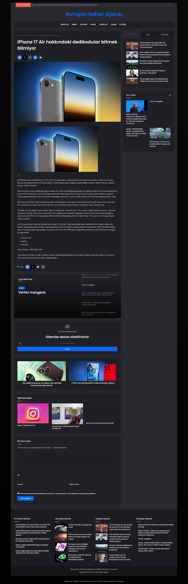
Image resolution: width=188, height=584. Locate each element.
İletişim (122, 24)
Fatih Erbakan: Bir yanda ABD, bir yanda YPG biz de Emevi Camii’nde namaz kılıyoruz (153, 45)
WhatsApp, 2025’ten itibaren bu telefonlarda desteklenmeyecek (80, 557)
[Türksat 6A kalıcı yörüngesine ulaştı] (61, 528)
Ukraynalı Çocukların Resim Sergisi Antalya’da (65, 427)
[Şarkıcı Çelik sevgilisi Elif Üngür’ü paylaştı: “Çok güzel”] (132, 73)
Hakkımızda (68, 581)
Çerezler (94, 581)
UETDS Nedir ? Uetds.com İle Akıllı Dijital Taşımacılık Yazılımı (160, 144)
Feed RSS (97, 569)
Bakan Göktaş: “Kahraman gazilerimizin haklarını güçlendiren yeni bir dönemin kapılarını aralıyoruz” (136, 119)
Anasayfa (65, 24)
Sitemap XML (74, 569)
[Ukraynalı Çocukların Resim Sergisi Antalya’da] (67, 413)
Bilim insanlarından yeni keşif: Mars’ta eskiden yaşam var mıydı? (80, 536)
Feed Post (114, 569)
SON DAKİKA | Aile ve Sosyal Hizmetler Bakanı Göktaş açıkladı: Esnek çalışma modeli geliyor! (155, 54)
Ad (18, 475)
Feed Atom (105, 569)
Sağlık (93, 24)
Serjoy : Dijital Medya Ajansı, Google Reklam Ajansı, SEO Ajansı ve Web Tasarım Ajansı (47, 294)
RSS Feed (84, 569)
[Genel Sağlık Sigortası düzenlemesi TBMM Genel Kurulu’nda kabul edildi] (132, 81)
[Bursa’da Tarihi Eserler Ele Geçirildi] (102, 412)
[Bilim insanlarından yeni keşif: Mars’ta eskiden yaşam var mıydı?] (61, 537)
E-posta (20, 484)
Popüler (132, 35)
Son (147, 35)
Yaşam (113, 24)
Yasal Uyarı (119, 581)
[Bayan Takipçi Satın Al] (33, 413)
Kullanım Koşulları (109, 581)
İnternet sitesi (74, 484)
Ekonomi (83, 24)
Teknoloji (103, 24)
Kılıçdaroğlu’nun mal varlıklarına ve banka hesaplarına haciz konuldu (119, 557)
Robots (90, 569)
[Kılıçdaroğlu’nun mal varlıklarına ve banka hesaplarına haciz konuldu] (102, 558)
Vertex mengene (37, 5)
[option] (67, 296)
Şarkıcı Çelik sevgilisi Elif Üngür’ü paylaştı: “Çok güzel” (152, 72)
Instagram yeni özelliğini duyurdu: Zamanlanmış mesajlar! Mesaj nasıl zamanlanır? (78, 547)
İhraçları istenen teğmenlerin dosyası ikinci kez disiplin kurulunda (155, 62)
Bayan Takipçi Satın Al (26, 425)
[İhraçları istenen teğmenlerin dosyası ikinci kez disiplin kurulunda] (132, 64)
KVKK (100, 581)
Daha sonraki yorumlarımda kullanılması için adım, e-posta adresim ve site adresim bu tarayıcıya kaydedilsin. (57, 493)
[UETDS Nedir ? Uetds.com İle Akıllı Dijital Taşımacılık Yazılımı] (160, 134)
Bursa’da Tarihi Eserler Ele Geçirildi (100, 423)
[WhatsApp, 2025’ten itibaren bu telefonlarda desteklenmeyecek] (61, 558)
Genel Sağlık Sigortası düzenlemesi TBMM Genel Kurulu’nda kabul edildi (154, 80)
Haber (74, 24)
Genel (22, 288)
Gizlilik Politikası (84, 581)
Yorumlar (164, 35)
